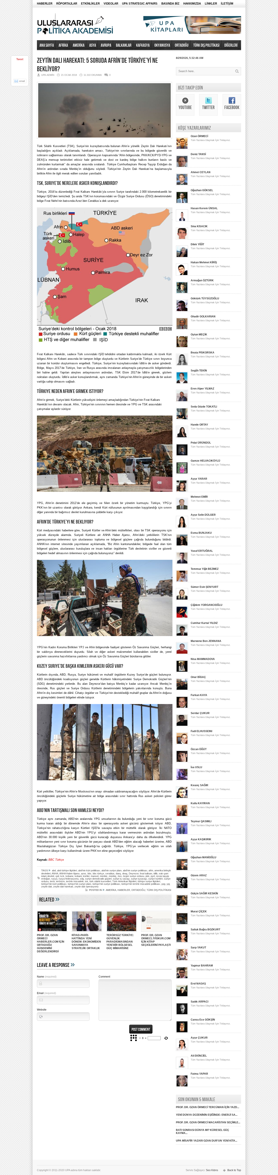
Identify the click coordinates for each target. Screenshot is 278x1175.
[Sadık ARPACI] (182, 1014)
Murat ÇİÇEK (199, 911)
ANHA (55, 873)
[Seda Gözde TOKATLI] (182, 419)
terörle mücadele (75, 881)
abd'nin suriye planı (111, 870)
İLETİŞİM (227, 3)
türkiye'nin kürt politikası (53, 884)
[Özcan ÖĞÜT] (182, 761)
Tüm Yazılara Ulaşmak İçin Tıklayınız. (211, 140)
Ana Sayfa (47, 45)
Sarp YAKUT (198, 947)
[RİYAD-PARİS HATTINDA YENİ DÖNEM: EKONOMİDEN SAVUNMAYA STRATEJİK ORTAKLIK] (87, 932)
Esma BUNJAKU (201, 532)
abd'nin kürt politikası (89, 870)
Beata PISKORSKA (202, 352)
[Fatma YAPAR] (182, 1086)
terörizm (60, 881)
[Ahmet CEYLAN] (182, 184)
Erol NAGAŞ (198, 983)
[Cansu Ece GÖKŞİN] (182, 1032)
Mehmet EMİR (199, 496)
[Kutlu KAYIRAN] (182, 815)
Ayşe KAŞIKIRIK (201, 839)
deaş (124, 873)
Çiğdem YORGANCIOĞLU (206, 605)
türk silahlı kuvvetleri (100, 881)
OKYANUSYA (162, 45)
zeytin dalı (46, 886)
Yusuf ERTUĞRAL (202, 550)
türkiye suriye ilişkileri (149, 881)
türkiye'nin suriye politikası (106, 884)
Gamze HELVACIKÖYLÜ (205, 460)
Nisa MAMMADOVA (203, 659)
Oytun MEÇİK (199, 334)
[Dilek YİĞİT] (182, 256)
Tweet (19, 59)
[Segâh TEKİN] (182, 382)
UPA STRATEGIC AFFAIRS (139, 3)
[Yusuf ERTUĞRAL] (182, 563)
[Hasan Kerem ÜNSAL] (182, 220)
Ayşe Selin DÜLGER (203, 514)
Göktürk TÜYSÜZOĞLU (205, 298)
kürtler (86, 876)
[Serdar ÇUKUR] (182, 725)
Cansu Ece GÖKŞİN (203, 1019)
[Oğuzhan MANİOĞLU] (182, 869)
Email (46, 993)
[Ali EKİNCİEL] (182, 1068)
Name (46, 976)
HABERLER (44, 3)
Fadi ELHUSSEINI (201, 731)
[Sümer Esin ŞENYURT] (182, 599)
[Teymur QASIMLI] (182, 833)
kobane (69, 876)
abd (54, 870)
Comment (104, 976)
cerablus (109, 873)
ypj (168, 884)
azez (83, 873)
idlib (155, 873)
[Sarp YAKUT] (182, 959)
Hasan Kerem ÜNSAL (204, 208)
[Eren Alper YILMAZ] (182, 401)
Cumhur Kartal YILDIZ (204, 623)
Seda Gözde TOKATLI (204, 406)
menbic (104, 876)
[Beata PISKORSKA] (182, 364)
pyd (153, 876)
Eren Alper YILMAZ (202, 388)
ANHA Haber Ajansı (69, 873)
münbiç (112, 876)
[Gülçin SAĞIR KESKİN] (182, 905)
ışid (57, 876)
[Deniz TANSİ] (182, 166)
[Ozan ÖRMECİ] (182, 148)
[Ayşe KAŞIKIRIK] (182, 851)
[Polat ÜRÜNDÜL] (182, 455)
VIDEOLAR (111, 3)
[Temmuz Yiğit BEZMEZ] (182, 581)
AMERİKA (78, 45)
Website (41, 1009)
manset (95, 876)
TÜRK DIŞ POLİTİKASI (206, 45)
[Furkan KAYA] (182, 707)
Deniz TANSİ (198, 154)
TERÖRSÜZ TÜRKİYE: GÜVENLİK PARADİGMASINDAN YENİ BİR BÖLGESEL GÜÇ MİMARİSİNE (120, 942)
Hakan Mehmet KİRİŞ (204, 262)
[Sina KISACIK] (182, 238)
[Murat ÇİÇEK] (182, 923)
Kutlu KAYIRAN (200, 803)
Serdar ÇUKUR (200, 713)
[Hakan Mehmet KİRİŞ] (182, 274)
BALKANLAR (123, 45)
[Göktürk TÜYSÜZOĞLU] (182, 310)
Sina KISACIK (199, 226)
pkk (147, 876)
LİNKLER (211, 3)
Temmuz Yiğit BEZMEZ (204, 568)
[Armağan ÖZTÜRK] (182, 292)
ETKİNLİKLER (90, 3)
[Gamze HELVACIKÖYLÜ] (182, 473)
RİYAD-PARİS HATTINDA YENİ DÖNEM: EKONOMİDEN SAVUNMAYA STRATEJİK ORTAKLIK (86, 942)
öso (120, 876)
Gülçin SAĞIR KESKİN (204, 893)
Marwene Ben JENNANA (206, 641)
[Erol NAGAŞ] (182, 996)
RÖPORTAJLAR (66, 3)
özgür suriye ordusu (133, 876)
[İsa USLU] (182, 779)
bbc (89, 873)
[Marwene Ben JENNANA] (182, 653)
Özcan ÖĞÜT (199, 749)
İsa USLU (196, 767)
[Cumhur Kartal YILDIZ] (182, 635)
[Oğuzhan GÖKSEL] (182, 202)
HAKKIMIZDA (192, 3)
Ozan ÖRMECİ (199, 136)
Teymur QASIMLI (201, 821)
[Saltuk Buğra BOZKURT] (182, 941)
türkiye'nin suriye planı (79, 884)
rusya (54, 878)
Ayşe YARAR (199, 478)
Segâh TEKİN (199, 370)
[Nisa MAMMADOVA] (182, 671)
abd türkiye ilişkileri (67, 870)
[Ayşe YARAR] (182, 491)
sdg (82, 878)
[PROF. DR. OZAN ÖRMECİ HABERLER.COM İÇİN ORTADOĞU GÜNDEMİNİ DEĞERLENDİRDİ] (52, 932)
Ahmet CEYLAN (200, 172)
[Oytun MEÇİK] (182, 346)
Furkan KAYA (199, 695)
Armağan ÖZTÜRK (202, 280)
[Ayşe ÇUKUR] (182, 1050)
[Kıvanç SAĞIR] (182, 797)
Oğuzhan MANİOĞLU (203, 857)
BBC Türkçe (56, 859)
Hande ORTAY (199, 424)
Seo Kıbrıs (212, 1170)
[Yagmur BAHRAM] (182, 977)
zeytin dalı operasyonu (86, 886)
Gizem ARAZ (199, 875)
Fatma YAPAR (199, 1073)
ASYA (92, 45)
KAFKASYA (143, 45)
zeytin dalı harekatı (63, 886)
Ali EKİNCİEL (199, 1055)
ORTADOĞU (182, 45)
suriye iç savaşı (121, 878)
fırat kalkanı (146, 873)
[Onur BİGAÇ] (182, 689)
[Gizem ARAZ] (182, 887)
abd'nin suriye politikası (135, 870)
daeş (118, 873)
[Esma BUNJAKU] (182, 545)
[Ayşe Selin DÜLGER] (182, 527)
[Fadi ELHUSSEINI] (182, 743)
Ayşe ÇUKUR (199, 1037)
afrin (151, 870)
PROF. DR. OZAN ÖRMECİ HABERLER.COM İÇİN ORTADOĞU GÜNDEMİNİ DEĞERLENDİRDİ (50, 943)
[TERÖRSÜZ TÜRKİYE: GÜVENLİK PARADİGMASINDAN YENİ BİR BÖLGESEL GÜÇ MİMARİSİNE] (121, 932)
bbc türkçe (98, 873)
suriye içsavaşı (139, 878)
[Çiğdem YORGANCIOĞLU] (182, 617)
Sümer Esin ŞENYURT (204, 586)
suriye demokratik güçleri (98, 878)
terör (52, 881)
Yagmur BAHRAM (202, 965)
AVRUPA (106, 45)
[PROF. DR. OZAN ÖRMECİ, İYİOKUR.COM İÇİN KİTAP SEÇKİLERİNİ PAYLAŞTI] (156, 932)
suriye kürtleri (155, 878)
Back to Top (234, 1170)
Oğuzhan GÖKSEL (202, 190)
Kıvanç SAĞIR (199, 785)
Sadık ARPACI (199, 1001)
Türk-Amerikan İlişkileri (124, 881)
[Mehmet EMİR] (182, 509)
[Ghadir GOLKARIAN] (182, 328)
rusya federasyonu (69, 878)
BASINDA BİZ (170, 3)
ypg (163, 884)
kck (62, 876)
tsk (86, 881)
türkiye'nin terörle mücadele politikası (140, 884)
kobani (78, 876)
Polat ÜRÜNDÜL (201, 442)
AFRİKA (63, 45)
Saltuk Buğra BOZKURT (205, 929)
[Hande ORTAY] (182, 437)
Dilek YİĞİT (197, 244)
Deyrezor (134, 873)
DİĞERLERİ (231, 45)
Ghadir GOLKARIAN (203, 316)
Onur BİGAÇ (198, 677)
